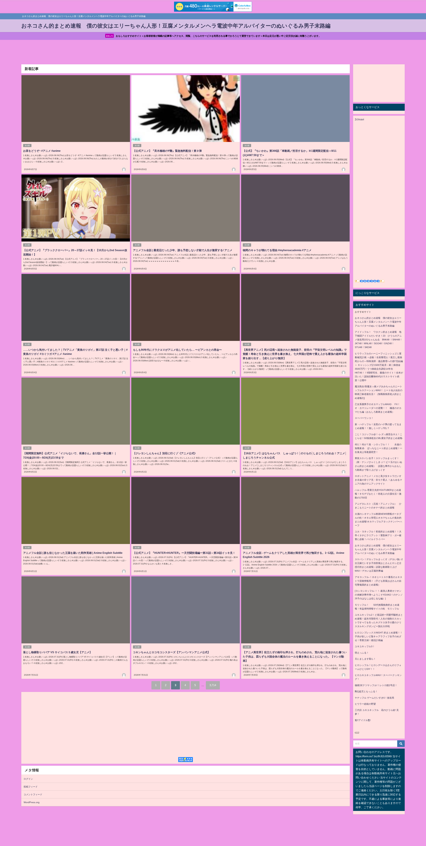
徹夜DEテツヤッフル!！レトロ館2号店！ (376, 685)
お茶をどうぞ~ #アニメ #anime (42, 150)
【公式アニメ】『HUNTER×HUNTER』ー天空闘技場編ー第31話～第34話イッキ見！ (184, 552)
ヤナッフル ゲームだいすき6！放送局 (374, 698)
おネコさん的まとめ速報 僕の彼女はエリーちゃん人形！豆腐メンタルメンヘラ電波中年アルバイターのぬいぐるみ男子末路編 (378, 322)
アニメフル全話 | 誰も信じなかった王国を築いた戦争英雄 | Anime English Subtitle (72, 552)
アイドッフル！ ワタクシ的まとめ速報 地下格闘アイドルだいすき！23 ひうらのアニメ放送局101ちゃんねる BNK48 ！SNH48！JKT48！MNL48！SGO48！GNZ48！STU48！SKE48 (378, 339)
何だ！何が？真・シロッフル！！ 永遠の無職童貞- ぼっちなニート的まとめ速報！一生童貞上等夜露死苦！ (378, 448)
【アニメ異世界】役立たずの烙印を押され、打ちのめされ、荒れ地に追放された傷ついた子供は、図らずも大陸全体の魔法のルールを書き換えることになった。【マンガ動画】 (295, 656)
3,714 (213, 685)
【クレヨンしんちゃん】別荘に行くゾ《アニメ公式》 (165, 453)
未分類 (27, 145)
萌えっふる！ (362, 653)
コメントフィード (33, 794)
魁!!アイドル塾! (363, 720)
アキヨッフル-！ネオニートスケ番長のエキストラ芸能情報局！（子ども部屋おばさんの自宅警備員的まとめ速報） (378, 581)
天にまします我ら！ (365, 659)
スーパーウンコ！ (364, 418)
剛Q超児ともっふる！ (366, 691)
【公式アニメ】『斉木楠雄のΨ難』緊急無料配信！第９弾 (167, 150)
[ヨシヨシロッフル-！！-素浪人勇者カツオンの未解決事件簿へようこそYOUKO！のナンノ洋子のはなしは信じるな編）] (379, 595)
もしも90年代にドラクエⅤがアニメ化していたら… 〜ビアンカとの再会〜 (177, 349)
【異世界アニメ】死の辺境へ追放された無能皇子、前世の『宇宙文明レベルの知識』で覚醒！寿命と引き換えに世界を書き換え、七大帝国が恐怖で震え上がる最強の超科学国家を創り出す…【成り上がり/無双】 (295, 354)
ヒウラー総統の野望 (365, 704)
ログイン (28, 779)
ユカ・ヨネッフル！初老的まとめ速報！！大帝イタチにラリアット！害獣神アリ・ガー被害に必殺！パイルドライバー (378, 535)
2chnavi (359, 119)
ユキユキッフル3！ (365, 646)
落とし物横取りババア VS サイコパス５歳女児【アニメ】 (57, 652)
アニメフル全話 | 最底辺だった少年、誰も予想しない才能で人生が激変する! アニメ (182, 250)
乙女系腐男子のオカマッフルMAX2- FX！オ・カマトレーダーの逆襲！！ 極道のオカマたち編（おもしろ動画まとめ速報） (378, 408)
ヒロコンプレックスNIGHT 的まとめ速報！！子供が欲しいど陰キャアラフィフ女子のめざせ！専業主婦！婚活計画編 (378, 636)
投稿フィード (31, 787)
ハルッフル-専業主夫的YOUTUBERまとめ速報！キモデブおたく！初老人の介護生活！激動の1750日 (378, 494)
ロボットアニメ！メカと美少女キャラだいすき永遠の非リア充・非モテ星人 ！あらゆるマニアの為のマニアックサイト (378, 480)
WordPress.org (31, 802)
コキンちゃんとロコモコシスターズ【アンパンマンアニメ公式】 (171, 652)
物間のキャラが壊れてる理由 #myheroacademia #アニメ (277, 250)
